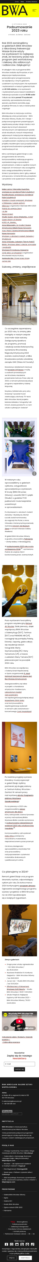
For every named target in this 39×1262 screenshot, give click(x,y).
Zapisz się (19, 1069)
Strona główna (15, 35)
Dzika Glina (9, 836)
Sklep (22, 1)
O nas (17, 1)
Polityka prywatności (19, 1224)
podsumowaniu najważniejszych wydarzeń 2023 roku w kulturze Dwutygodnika (19, 826)
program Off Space (16, 370)
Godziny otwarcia (31, 1)
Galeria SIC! (8, 1201)
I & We (4, 211)
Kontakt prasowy (20, 1231)
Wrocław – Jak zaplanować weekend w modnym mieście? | (16, 1165)
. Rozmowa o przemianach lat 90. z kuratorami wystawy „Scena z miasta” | (19, 1180)
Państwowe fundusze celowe (15, 1234)
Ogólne (27, 35)
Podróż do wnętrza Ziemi (12, 208)
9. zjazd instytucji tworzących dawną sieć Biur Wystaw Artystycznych (18, 676)
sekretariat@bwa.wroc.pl (12, 1101)
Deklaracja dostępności (19, 1227)
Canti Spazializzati (24, 711)
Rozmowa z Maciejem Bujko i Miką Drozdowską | (16, 1158)
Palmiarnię (28, 539)
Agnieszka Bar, (16, 258)
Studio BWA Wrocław (11, 1204)
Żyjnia (6, 1198)
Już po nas (6, 261)
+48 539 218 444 (10, 1104)
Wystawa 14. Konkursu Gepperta (15, 250)
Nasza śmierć (7, 214)
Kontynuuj (25, 1258)
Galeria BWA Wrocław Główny (14, 1195)
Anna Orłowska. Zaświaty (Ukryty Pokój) (18, 242)
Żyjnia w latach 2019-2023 (13, 1207)
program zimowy (27, 885)
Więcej (12, 1258)
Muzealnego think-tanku (14, 700)
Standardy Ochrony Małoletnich (19, 1229)
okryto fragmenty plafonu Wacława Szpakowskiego (19, 798)
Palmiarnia (7, 1211)
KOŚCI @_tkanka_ (9, 222)
